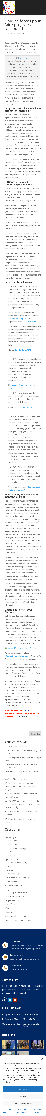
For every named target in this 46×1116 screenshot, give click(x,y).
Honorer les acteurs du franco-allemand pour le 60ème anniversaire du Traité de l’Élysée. (23, 804)
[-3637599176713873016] (37, 1048)
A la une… (9, 837)
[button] (42, 1058)
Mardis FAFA (29, 1019)
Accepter (23, 1089)
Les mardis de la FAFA (31, 1025)
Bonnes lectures (11, 885)
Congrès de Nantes (11, 1014)
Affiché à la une (11, 881)
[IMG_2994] (8, 1048)
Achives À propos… (14, 862)
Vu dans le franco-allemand (16, 920)
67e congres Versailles (16, 892)
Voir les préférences (23, 1103)
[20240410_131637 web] (23, 1048)
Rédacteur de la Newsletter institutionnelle (22, 771)
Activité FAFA (12, 840)
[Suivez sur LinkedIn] (10, 1000)
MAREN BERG (10, 801)
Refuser (23, 1096)
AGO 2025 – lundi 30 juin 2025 (17, 746)
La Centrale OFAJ (10, 1019)
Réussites (21, 33)
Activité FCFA (12, 844)
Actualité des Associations (15, 877)
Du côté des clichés (13, 896)
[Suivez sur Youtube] (15, 1000)
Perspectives (10, 900)
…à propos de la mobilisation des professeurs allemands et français (22, 786)
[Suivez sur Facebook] (4, 999)
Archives (11, 851)
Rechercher (35, 734)
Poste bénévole (11, 904)
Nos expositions (30, 1014)
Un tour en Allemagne (14, 916)
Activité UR (11, 855)
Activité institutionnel (15, 848)
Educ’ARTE (31, 321)
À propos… (9, 859)
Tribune (8, 912)
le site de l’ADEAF (23, 350)
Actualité (8, 870)
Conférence (11, 873)
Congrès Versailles (11, 1024)
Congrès (8, 889)
